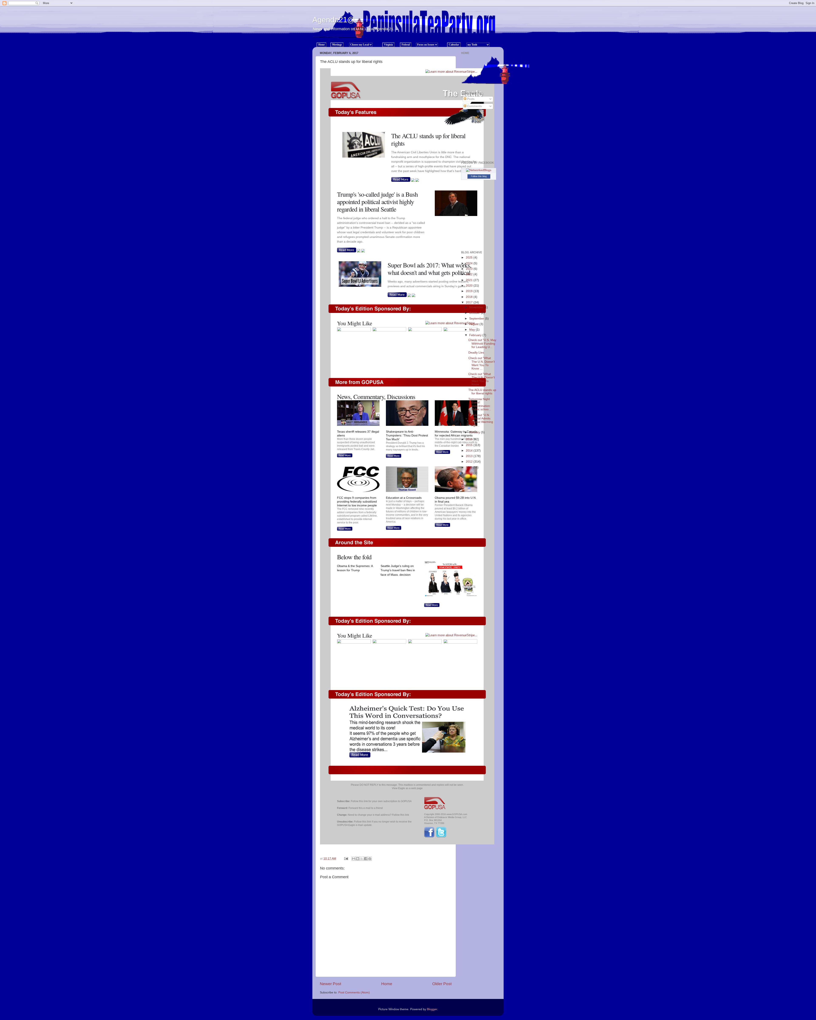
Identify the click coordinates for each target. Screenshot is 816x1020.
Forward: (342, 808)
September (477, 318)
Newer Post (330, 984)
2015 (469, 445)
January (475, 432)
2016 (469, 439)
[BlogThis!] (358, 859)
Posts (470, 99)
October (475, 312)
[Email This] (353, 859)
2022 (469, 274)
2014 (469, 450)
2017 (469, 302)
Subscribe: (343, 801)
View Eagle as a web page (407, 788)
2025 (469, 257)
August (474, 324)
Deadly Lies (476, 352)
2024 (469, 263)
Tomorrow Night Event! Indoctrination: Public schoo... (479, 404)
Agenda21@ (333, 19)
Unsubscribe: (345, 821)
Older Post (442, 984)
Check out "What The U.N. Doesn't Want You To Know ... (481, 363)
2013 (469, 456)
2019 (469, 291)
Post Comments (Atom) (354, 992)
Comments (474, 106)
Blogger (432, 1009)
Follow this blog (479, 176)
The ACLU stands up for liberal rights (482, 391)
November (476, 307)
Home (386, 984)
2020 (469, 285)
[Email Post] (346, 858)
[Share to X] (362, 859)
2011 (469, 467)
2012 (469, 461)
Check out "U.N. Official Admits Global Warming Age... (480, 420)
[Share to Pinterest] (370, 859)
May (472, 329)
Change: (342, 814)
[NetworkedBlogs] (478, 170)
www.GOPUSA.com (456, 814)
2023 (469, 268)
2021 (469, 280)
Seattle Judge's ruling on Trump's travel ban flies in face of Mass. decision (398, 570)
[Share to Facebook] (366, 859)
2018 (469, 296)
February (475, 335)
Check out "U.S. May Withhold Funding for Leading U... (482, 343)
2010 (469, 472)
